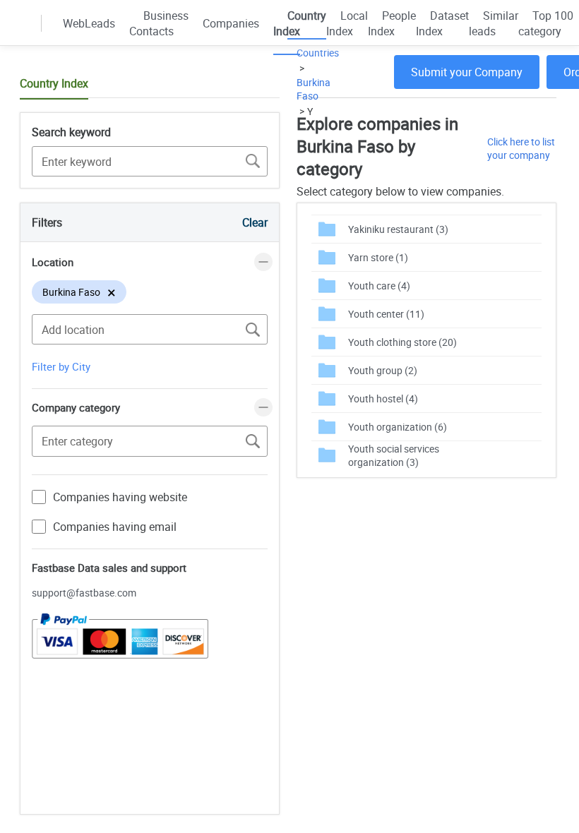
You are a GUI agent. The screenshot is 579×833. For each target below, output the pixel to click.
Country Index (299, 23)
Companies (231, 23)
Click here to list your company (521, 148)
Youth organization (397, 426)
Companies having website (120, 497)
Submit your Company (467, 72)
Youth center (386, 313)
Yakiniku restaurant (398, 229)
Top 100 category (545, 23)
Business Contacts (159, 23)
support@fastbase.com (84, 592)
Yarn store (378, 257)
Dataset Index (442, 23)
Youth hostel (383, 398)
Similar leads (493, 23)
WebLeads (89, 23)
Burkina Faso (313, 89)
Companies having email (115, 526)
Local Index (347, 23)
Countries (318, 52)
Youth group (382, 370)
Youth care (379, 285)
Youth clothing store (402, 342)
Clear (255, 222)
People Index (392, 23)
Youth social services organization (393, 455)
